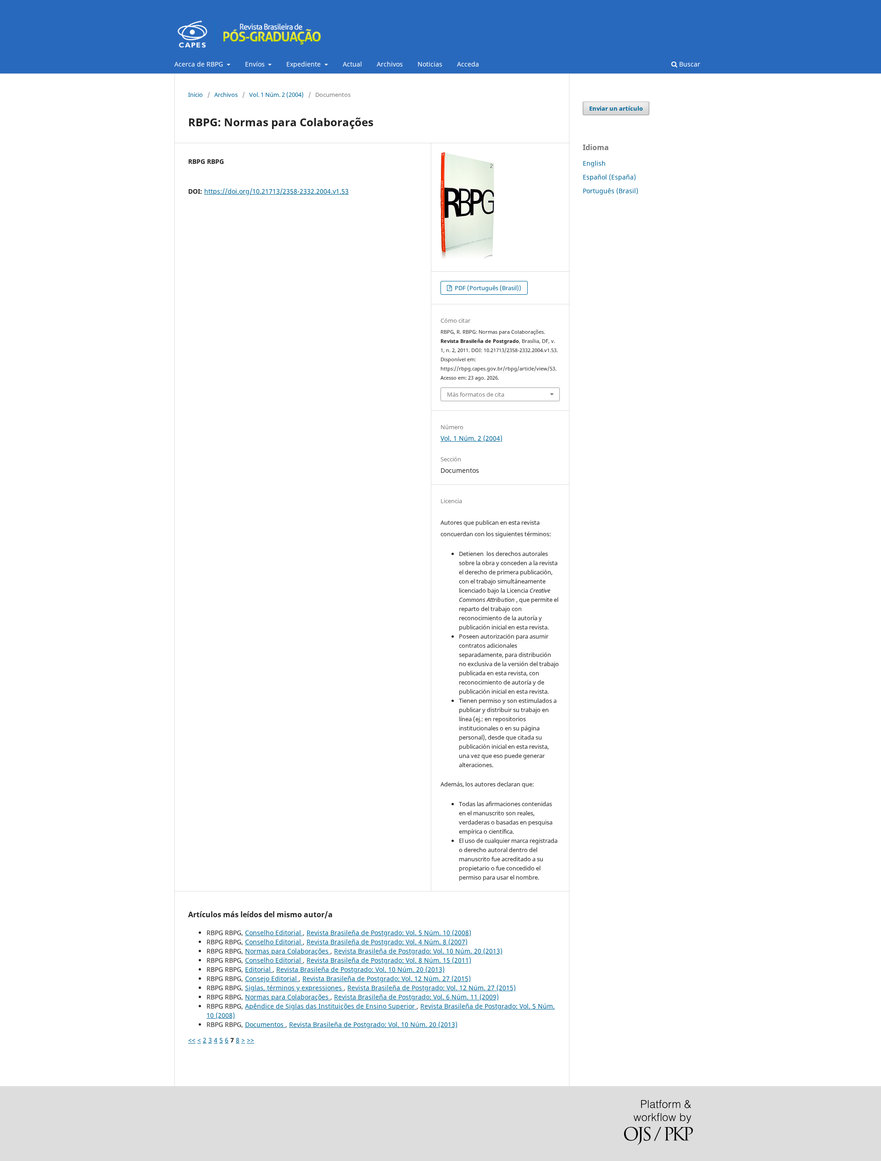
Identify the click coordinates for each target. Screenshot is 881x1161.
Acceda (468, 64)
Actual (352, 64)
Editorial (259, 969)
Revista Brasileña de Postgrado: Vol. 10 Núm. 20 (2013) (418, 951)
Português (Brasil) (610, 190)
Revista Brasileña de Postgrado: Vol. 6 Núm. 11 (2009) (416, 997)
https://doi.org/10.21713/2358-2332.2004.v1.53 (276, 191)
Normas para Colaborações (287, 951)
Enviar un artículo (616, 108)
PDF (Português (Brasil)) (487, 288)
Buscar (688, 64)
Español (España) (609, 177)
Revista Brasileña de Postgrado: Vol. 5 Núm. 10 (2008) (389, 932)
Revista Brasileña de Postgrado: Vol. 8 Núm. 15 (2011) (389, 960)
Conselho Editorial (274, 932)
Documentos (265, 1024)
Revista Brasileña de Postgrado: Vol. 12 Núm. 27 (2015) (386, 978)
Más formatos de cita (475, 394)
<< (191, 1040)
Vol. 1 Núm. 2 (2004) (276, 94)
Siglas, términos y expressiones (294, 987)
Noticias (430, 64)
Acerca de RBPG (199, 64)
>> (250, 1040)
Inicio (195, 94)
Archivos (390, 64)
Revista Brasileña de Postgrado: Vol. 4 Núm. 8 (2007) (387, 941)
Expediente (304, 64)
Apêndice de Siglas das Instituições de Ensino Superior (331, 1006)
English (594, 163)
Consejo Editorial (272, 978)
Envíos (256, 64)
